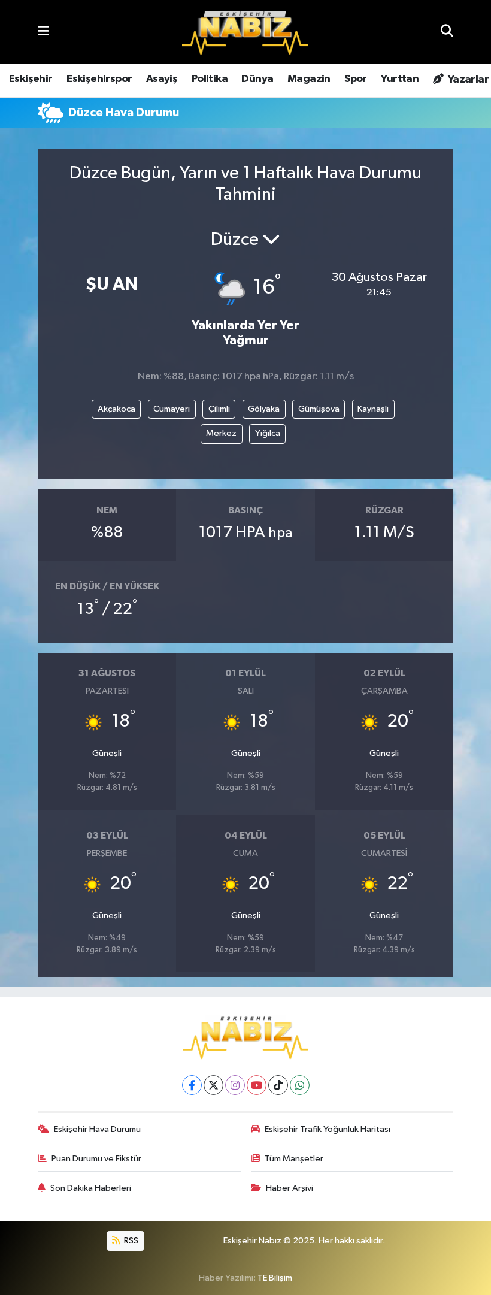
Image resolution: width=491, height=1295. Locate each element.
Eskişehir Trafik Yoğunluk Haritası (327, 1129)
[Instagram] (235, 1085)
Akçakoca (116, 408)
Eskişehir (31, 79)
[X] (213, 1085)
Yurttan (400, 79)
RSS (130, 1240)
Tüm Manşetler (294, 1158)
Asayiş (161, 79)
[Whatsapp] (300, 1085)
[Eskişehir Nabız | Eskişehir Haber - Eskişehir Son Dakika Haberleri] (245, 32)
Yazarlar (467, 79)
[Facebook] (192, 1085)
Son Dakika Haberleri (90, 1188)
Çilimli (219, 408)
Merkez (221, 433)
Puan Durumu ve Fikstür (96, 1158)
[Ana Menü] (43, 32)
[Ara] (447, 32)
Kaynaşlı (373, 408)
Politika (210, 79)
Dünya (257, 79)
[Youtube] (256, 1085)
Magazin (309, 79)
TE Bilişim (274, 1277)
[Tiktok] (278, 1085)
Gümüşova (319, 408)
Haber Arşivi (289, 1188)
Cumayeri (171, 408)
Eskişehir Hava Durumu (97, 1129)
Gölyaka (264, 408)
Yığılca (267, 433)
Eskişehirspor (99, 79)
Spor (355, 79)
